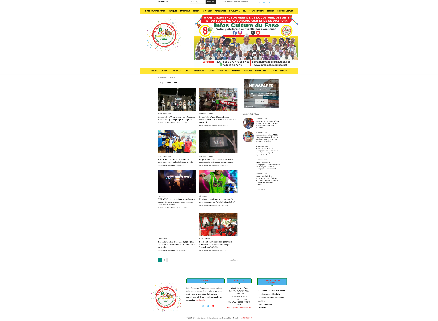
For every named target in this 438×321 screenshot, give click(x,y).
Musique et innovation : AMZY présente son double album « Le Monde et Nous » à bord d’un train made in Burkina (267, 138)
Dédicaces (203, 196)
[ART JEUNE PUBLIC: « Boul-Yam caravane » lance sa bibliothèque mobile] (177, 141)
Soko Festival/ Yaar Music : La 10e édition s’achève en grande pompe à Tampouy (176, 118)
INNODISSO (247, 318)
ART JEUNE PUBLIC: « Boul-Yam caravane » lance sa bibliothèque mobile (175, 160)
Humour (161, 196)
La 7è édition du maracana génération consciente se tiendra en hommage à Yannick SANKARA (215, 244)
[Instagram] (264, 3)
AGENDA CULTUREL (165, 114)
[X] (269, 3)
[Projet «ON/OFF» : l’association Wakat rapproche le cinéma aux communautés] (218, 141)
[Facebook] (259, 3)
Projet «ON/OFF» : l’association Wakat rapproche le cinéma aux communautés (216, 160)
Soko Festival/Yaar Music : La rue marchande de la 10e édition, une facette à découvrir (217, 119)
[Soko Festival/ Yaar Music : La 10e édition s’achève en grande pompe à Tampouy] (177, 99)
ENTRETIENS (162, 238)
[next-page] (169, 260)
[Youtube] (274, 3)
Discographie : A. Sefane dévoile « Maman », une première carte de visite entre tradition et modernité (267, 124)
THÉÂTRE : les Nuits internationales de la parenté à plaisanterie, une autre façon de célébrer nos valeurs (176, 202)
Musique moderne (206, 238)
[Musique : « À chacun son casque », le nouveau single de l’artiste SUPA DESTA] (218, 181)
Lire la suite (200, 300)
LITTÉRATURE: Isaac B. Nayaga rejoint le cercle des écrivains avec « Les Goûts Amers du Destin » (177, 244)
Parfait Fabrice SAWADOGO (166, 123)
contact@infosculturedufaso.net (239, 307)
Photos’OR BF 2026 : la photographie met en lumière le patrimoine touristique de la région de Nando (267, 152)
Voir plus (260, 189)
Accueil (160, 77)
